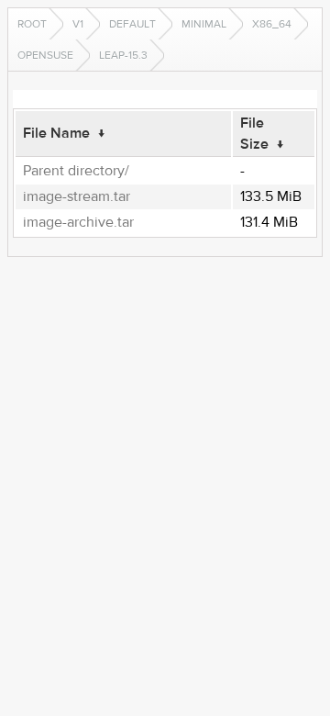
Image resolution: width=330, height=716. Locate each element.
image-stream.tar (76, 196)
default (132, 24)
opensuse (45, 55)
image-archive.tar (78, 222)
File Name (56, 133)
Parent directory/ (76, 171)
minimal (204, 24)
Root (32, 24)
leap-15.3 (123, 55)
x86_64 (272, 24)
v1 (77, 24)
